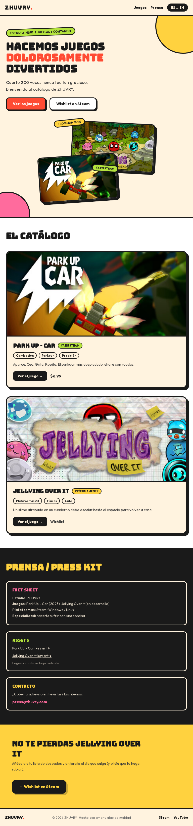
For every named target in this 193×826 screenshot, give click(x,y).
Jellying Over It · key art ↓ (32, 655)
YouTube (181, 817)
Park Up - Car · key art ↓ (31, 648)
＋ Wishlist (39, 786)
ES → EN (177, 8)
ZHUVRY (19, 7)
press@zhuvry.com (29, 701)
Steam (164, 817)
